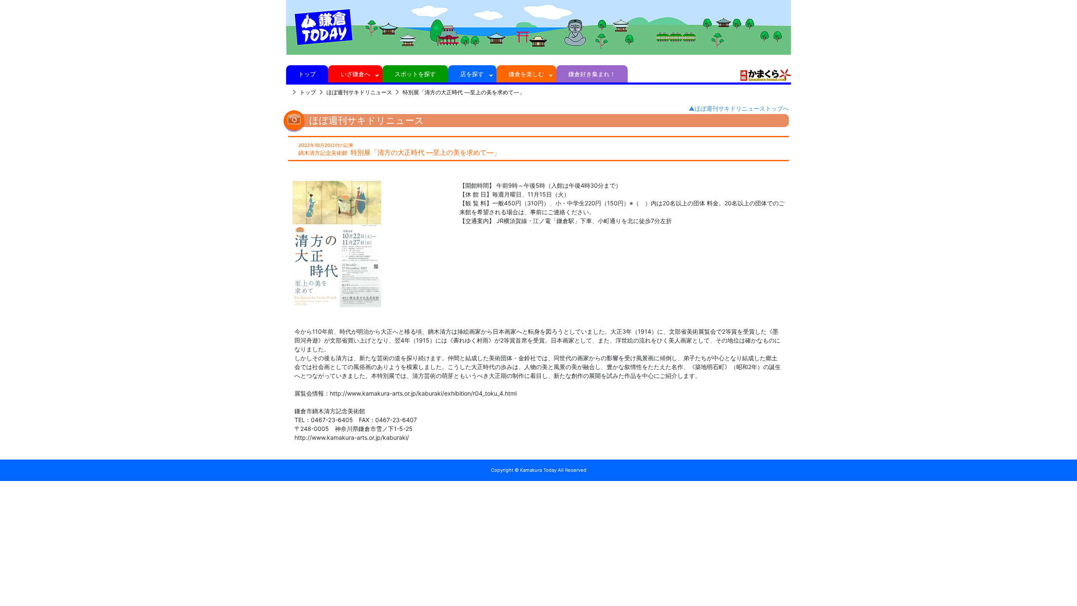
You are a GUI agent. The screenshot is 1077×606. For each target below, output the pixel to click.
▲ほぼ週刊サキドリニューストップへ (739, 108)
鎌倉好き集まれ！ (592, 73)
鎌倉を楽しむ (526, 73)
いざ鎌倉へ (355, 73)
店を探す (472, 73)
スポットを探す (415, 73)
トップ (307, 73)
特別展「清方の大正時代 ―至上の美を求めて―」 (464, 92)
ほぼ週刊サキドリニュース (359, 92)
